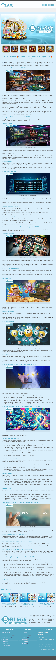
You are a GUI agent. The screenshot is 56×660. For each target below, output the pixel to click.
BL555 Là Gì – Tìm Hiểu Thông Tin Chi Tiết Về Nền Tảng (28, 604)
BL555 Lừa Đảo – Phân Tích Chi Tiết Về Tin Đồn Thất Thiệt (46, 604)
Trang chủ (8, 10)
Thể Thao (29, 10)
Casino (13, 10)
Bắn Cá (17, 10)
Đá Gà (21, 10)
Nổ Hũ (24, 10)
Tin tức (48, 10)
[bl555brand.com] (7, 4)
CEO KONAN (49, 644)
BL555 (30, 615)
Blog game (37, 10)
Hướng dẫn (43, 10)
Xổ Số (33, 10)
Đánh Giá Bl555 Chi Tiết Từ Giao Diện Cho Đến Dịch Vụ (9, 604)
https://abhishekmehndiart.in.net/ (46, 635)
